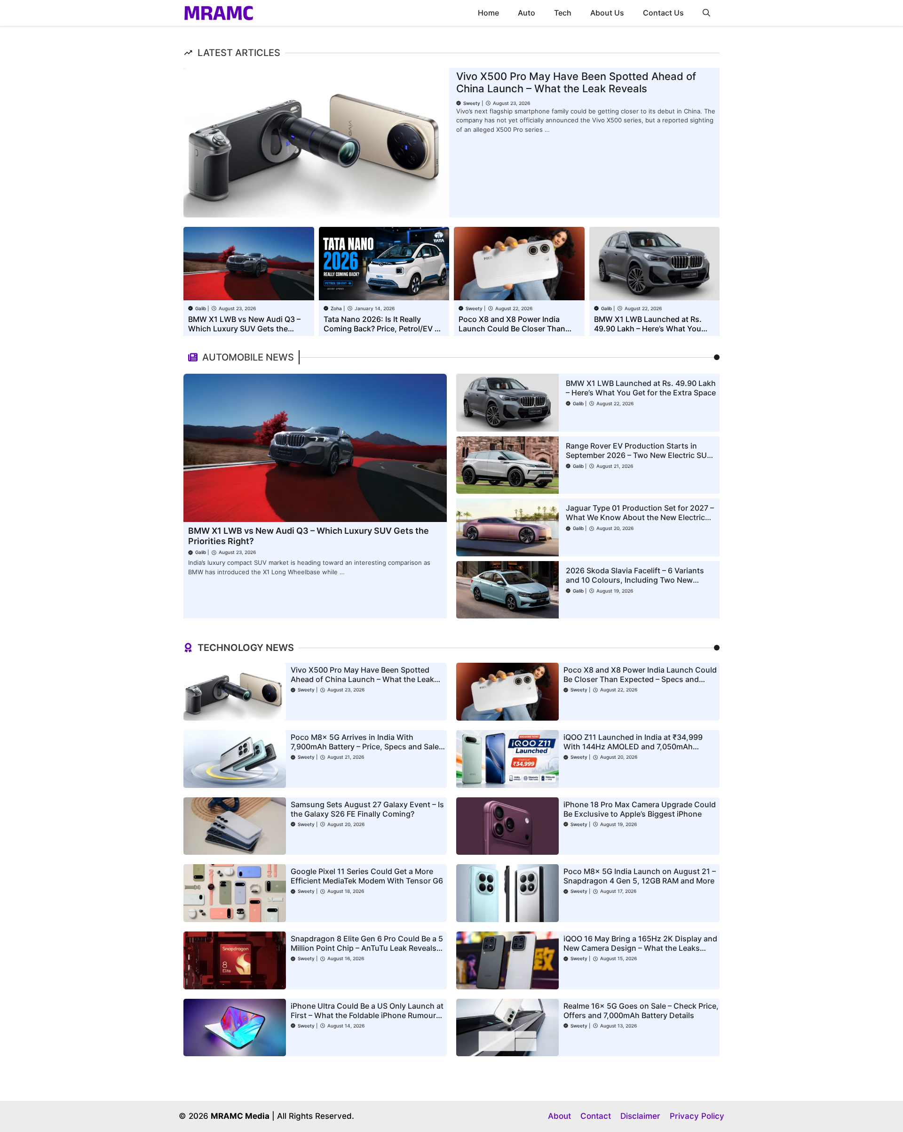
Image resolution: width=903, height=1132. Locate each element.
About (559, 1116)
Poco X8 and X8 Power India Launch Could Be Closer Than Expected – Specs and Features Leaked (640, 679)
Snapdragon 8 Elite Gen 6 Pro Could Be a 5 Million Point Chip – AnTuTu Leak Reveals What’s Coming (367, 948)
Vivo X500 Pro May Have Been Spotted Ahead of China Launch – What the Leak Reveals (576, 82)
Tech (562, 12)
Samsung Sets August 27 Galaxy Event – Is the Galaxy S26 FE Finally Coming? (367, 809)
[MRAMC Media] (218, 13)
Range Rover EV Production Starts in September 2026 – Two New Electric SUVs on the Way (641, 455)
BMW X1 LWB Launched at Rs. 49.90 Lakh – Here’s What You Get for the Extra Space (648, 328)
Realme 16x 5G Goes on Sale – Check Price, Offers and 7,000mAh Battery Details (641, 1010)
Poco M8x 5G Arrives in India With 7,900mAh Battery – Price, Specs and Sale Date (365, 746)
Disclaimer (640, 1116)
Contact (595, 1116)
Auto (526, 12)
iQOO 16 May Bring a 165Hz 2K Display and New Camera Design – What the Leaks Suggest (640, 948)
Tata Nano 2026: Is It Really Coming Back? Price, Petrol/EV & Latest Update (381, 328)
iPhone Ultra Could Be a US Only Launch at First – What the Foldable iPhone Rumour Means (367, 1015)
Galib (200, 308)
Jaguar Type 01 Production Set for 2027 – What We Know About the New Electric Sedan (640, 517)
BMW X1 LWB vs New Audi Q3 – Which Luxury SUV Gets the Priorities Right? (244, 328)
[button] (706, 13)
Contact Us (663, 12)
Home (488, 12)
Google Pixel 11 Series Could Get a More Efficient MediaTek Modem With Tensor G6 (367, 876)
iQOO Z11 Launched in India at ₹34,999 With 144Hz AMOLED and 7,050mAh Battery (633, 746)
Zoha (336, 308)
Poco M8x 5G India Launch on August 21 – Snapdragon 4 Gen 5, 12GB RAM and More (639, 876)
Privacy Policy (697, 1116)
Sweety (471, 103)
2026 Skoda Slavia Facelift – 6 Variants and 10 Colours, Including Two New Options (635, 580)
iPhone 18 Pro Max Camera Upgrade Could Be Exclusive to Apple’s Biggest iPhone (639, 809)
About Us (607, 12)
